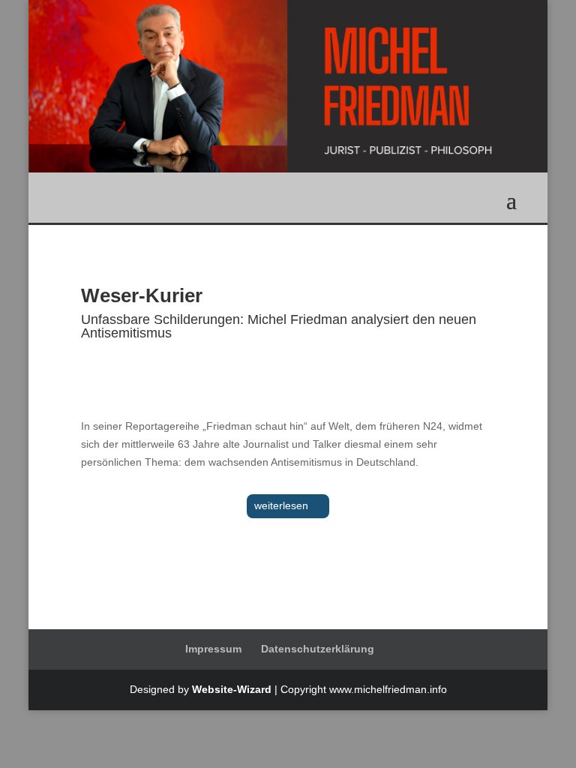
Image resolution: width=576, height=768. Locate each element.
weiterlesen (281, 506)
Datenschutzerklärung (317, 649)
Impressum (213, 649)
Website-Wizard (232, 689)
